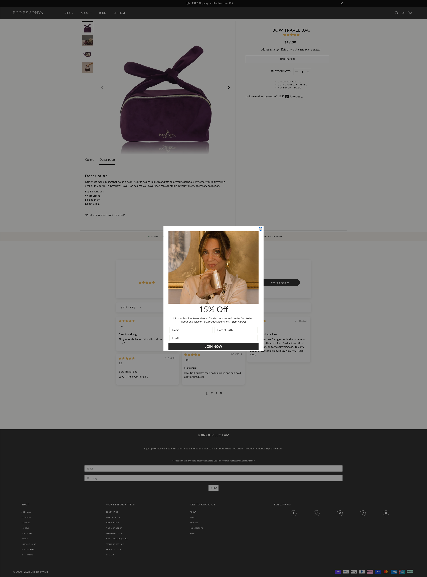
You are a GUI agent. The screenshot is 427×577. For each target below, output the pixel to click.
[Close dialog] (260, 229)
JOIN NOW (213, 346)
